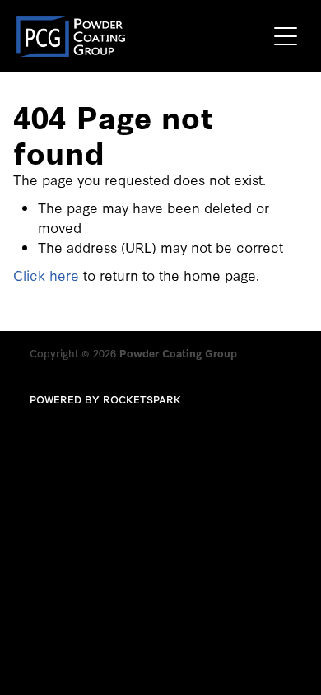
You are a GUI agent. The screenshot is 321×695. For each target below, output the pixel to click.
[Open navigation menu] (285, 36)
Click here (46, 274)
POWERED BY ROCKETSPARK (105, 399)
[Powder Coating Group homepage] (141, 36)
